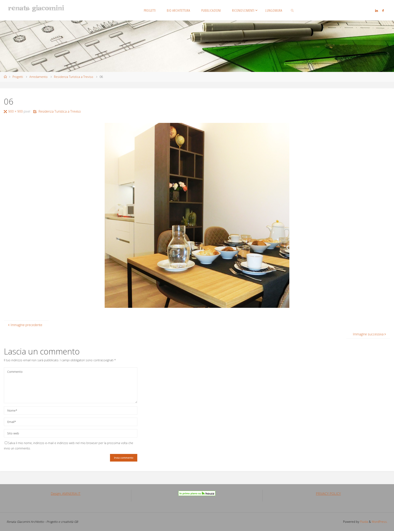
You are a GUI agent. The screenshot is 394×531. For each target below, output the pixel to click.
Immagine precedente (26, 325)
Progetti (18, 77)
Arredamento (38, 77)
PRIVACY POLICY (328, 493)
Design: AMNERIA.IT (65, 493)
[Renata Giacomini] (36, 8)
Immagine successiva (368, 334)
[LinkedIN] (376, 10)
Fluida (363, 522)
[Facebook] (383, 10)
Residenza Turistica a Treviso (73, 77)
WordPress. (379, 522)
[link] (292, 10)
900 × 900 (15, 111)
